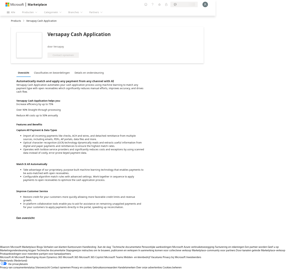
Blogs (40, 247)
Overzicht (23, 72)
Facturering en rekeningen (229, 247)
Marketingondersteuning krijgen (18, 250)
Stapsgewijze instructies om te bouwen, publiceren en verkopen (102, 250)
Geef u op (273, 247)
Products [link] (16, 20)
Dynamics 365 (54, 257)
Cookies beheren (172, 267)
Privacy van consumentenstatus (17, 267)
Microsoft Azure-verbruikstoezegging (193, 247)
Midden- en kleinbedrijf (137, 257)
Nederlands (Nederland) (13, 260)
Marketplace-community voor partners (213, 250)
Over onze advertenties (149, 267)
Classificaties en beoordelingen (52, 72)
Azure (42, 257)
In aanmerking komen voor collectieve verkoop (164, 250)
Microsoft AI (7, 257)
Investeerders (193, 257)
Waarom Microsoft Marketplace (18, 247)
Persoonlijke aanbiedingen (157, 247)
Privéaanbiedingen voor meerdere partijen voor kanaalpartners (35, 253)
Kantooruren (75, 247)
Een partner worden (256, 247)
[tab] (24, 72)
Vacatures (156, 257)
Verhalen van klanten (55, 247)
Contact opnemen (61, 267)
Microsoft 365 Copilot (91, 257)
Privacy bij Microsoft (174, 257)
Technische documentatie (126, 247)
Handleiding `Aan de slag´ (97, 247)
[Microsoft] (14, 4)
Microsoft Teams (113, 257)
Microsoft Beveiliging (27, 257)
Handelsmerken (126, 267)
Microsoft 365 (70, 257)
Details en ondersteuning (89, 72)
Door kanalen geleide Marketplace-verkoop (260, 250)
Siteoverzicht (42, 267)
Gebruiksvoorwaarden (105, 267)
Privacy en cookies (81, 267)
